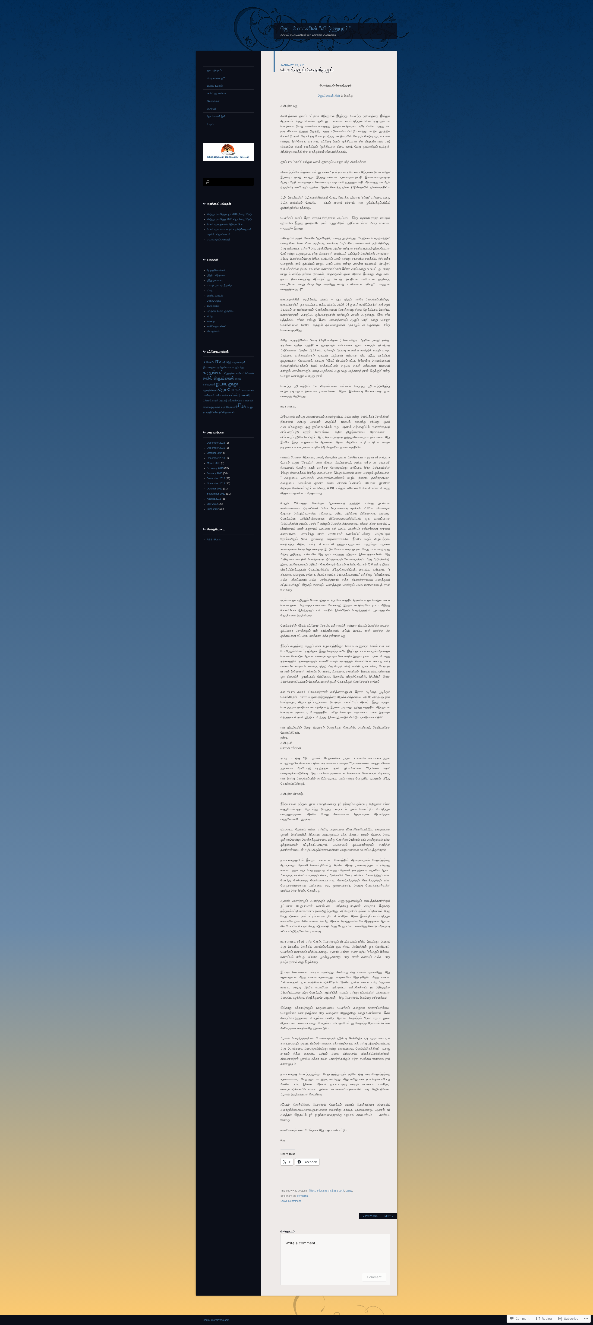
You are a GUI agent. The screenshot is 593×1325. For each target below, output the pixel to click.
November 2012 (216, 483)
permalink (302, 1195)
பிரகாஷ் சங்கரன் (228, 400)
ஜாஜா (233, 384)
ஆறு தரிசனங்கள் (216, 270)
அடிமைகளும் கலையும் (218, 239)
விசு (241, 405)
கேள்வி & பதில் (336, 1190)
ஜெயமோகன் (230, 389)
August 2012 (214, 498)
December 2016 (216, 442)
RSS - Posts (214, 539)
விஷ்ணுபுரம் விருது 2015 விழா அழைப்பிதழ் (229, 219)
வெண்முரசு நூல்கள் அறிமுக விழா (225, 224)
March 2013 (213, 463)
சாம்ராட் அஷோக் (245, 373)
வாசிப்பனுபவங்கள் (216, 93)
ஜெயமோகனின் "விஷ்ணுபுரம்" (316, 28)
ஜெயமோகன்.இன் (329, 95)
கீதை (210, 290)
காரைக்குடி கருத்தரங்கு (220, 285)
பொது (349, 1190)
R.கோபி (208, 362)
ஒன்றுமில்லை (224, 367)
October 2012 (214, 488)
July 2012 (212, 503)
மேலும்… (211, 124)
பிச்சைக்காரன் (210, 400)
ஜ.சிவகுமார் (209, 384)
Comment (374, 1277)
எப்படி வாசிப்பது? (216, 78)
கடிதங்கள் (213, 372)
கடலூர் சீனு (237, 367)
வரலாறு (211, 321)
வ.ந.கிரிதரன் (228, 407)
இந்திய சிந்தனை (318, 1190)
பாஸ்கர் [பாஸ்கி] (238, 395)
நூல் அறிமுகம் (214, 70)
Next (389, 1216)
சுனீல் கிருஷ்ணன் (218, 378)
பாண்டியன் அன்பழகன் (215, 395)
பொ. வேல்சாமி (245, 400)
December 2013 (216, 458)
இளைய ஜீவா (209, 367)
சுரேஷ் (238, 378)
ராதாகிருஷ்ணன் (211, 407)
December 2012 (216, 478)
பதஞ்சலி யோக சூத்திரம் (220, 310)
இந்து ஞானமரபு (215, 280)
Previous (370, 1216)
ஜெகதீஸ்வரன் (210, 390)
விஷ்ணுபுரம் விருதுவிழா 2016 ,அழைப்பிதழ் (229, 214)
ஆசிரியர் (211, 108)
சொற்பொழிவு (214, 300)
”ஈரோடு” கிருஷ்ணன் (223, 412)
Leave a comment (291, 1200)
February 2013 (215, 468)
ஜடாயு (222, 384)
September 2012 (216, 493)
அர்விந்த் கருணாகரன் (234, 362)
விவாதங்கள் (213, 101)
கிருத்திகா (229, 373)
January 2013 (214, 473)
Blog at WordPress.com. (216, 1320)
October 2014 (214, 452)
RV (218, 361)
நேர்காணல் (213, 305)
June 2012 (213, 509)
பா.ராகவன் (248, 390)
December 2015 (216, 447)
